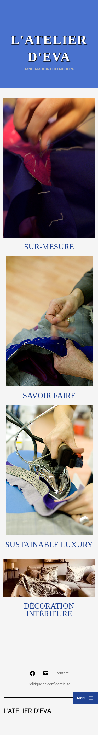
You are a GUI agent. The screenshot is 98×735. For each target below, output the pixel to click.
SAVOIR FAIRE (49, 395)
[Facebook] (32, 673)
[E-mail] (45, 673)
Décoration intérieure (49, 609)
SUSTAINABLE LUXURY (49, 544)
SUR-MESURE (49, 246)
